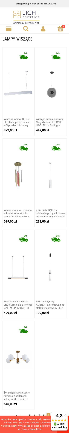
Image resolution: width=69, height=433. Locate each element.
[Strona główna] (34, 17)
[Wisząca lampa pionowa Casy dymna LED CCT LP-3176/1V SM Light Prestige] (50, 80)
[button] (8, 29)
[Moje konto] (43, 29)
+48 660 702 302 (47, 3)
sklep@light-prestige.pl (27, 3)
